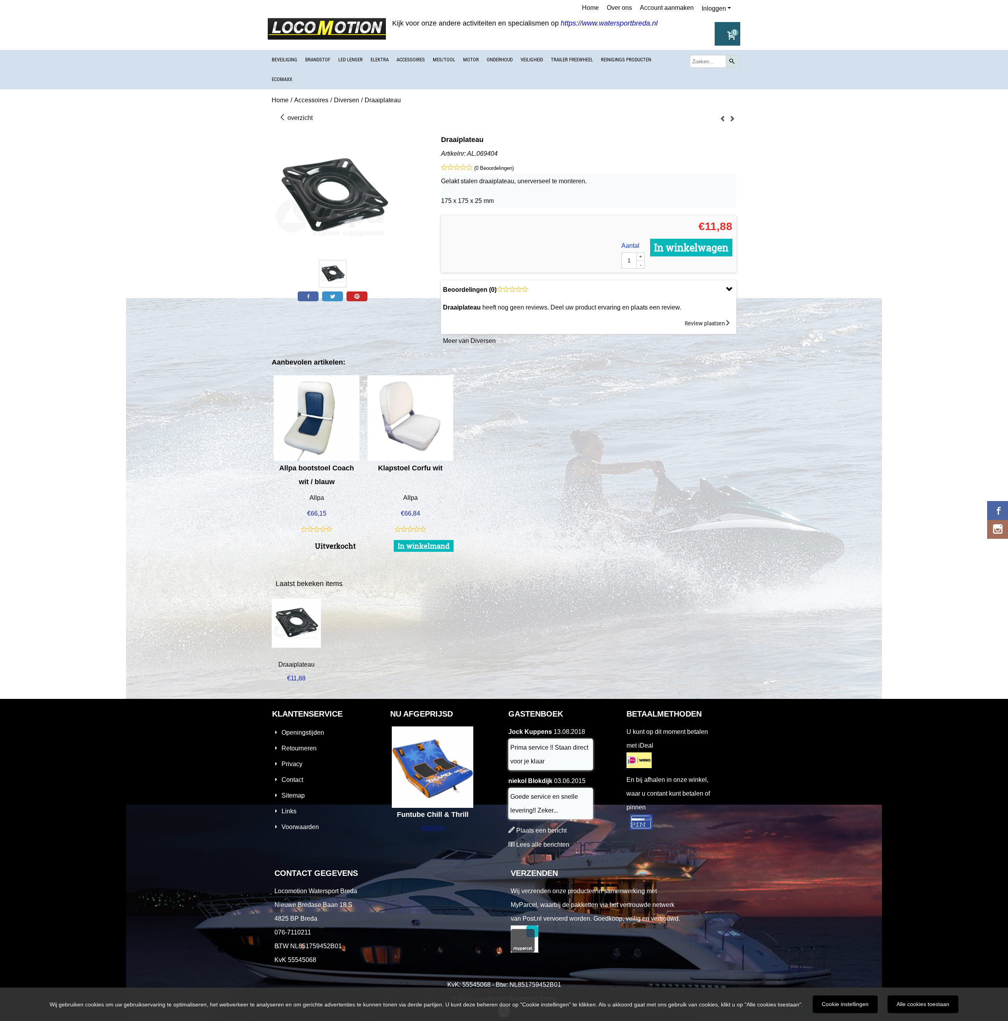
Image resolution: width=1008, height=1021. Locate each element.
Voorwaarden (300, 827)
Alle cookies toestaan (923, 1004)
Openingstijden (303, 732)
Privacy (292, 764)
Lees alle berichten (542, 844)
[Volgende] (732, 119)
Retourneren (299, 748)
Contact (292, 779)
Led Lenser (350, 60)
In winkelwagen (691, 247)
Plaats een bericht (541, 830)
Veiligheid (532, 60)
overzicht (299, 117)
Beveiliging (284, 60)
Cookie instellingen (845, 1004)
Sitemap (293, 795)
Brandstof (317, 60)
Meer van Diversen (469, 340)
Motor (471, 60)
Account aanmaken (667, 7)
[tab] (588, 289)
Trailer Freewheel (572, 60)
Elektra (380, 60)
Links (289, 811)
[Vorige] (722, 119)
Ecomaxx (282, 79)
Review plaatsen (705, 323)
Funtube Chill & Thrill (433, 814)
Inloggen (714, 8)
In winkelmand (424, 546)
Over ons (619, 7)
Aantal (630, 245)
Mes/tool (444, 60)
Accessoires (411, 60)
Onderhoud (500, 60)
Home (590, 7)
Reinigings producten (626, 60)
